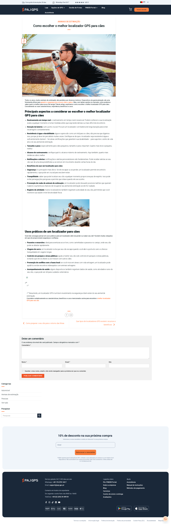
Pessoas (4, 399)
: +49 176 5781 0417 (55, 482)
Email (67, 362)
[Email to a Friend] (71, 315)
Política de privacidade (124, 520)
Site (110, 362)
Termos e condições (80, 520)
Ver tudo (4, 403)
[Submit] (39, 416)
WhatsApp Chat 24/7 (62, 2)
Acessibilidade (151, 520)
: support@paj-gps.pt (54, 485)
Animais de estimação (69, 21)
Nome (24, 362)
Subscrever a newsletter (85, 452)
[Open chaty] (165, 519)
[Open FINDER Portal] (97, 8)
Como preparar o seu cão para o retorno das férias (44, 323)
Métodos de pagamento (136, 488)
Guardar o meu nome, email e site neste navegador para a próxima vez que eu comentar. (55, 371)
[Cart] (130, 9)
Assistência (131, 482)
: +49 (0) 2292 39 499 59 (56, 497)
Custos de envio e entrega (113, 494)
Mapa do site (162, 520)
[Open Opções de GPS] (64, 8)
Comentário (26, 345)
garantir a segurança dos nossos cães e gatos (57, 102)
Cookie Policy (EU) (138, 520)
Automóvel (5, 390)
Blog (104, 488)
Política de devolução (108, 520)
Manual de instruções (135, 485)
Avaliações (107, 497)
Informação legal (93, 520)
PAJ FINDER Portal (110, 482)
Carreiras (106, 491)
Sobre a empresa (109, 485)
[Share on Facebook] (67, 315)
